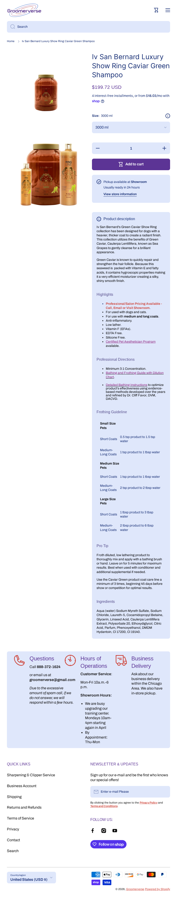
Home (11, 41)
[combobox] (88, 27)
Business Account (21, 786)
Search (13, 851)
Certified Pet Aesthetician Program (131, 341)
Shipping (14, 797)
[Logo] (24, 10)
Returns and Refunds (24, 807)
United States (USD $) (28, 879)
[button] (156, 10)
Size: (102, 115)
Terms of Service (20, 818)
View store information (120, 194)
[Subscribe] (164, 792)
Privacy (13, 829)
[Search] (11, 27)
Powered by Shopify (157, 889)
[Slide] (167, 116)
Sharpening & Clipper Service (31, 775)
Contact (13, 840)
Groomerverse (135, 889)
